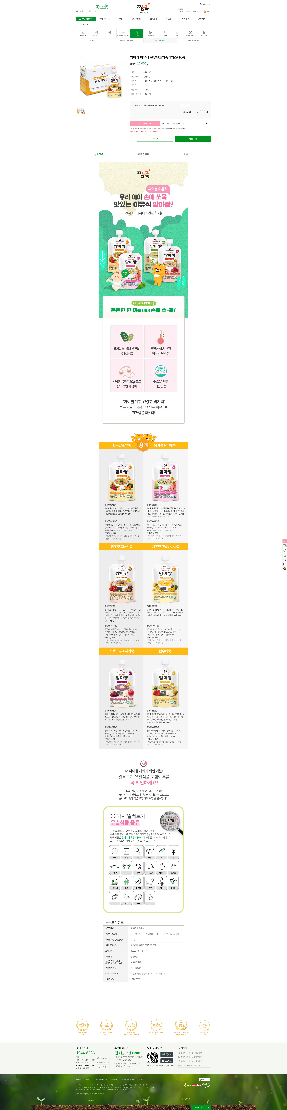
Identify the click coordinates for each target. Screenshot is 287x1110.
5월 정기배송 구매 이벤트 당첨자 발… (190, 1061)
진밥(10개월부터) (194, 41)
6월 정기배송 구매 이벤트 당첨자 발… (190, 1057)
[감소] (181, 105)
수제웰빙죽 (163, 35)
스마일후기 (285, 550)
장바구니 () (198, 1107)
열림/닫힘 (285, 541)
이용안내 (188, 154)
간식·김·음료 (190, 35)
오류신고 (89, 1079)
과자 (177, 35)
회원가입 (181, 11)
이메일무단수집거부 (127, 1079)
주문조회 (188, 11)
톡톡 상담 (104, 1058)
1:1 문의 (285, 564)
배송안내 (285, 546)
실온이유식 (109, 35)
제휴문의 (79, 1079)
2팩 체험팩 (83, 35)
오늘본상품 (285, 559)
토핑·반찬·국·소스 (123, 35)
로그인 (175, 11)
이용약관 (114, 1079)
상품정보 (98, 154)
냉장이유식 (96, 35)
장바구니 (155, 139)
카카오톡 (285, 568)
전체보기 (93, 41)
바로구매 (193, 139)
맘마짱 (137, 35)
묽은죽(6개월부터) (126, 41)
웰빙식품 (204, 35)
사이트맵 (140, 1079)
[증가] (188, 105)
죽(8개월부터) (160, 41)
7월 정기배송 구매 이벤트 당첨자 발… (190, 1053)
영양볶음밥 (150, 35)
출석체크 (285, 555)
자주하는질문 (104, 1062)
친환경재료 (143, 154)
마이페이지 (196, 11)
